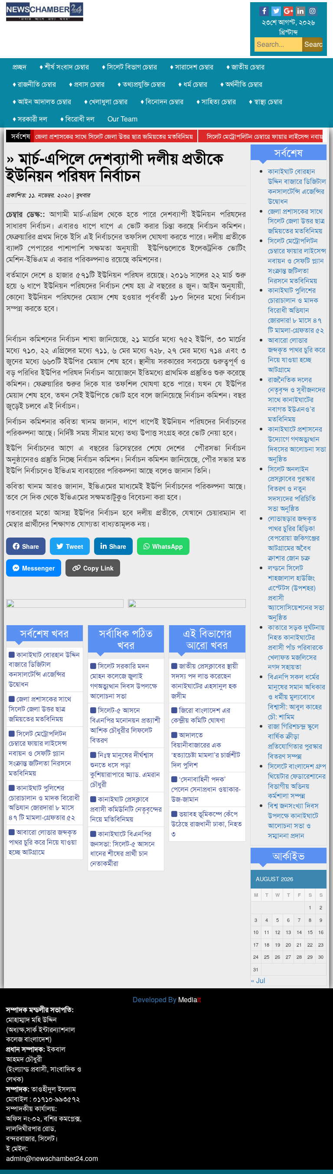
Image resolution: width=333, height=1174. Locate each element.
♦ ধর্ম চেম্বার (192, 84)
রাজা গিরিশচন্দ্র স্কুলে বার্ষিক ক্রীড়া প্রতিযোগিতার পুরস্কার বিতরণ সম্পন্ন (295, 741)
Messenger (38, 568)
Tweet (74, 546)
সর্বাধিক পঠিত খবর (126, 638)
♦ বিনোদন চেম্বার (161, 101)
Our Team (122, 119)
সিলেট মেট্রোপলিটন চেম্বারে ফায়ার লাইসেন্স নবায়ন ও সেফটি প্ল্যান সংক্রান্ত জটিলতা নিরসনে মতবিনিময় (40, 753)
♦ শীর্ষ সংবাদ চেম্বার (64, 67)
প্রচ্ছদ (19, 67)
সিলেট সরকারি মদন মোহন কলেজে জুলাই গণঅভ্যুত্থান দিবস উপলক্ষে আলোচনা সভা (123, 681)
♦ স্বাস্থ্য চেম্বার (265, 101)
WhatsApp (167, 546)
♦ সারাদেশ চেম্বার (191, 67)
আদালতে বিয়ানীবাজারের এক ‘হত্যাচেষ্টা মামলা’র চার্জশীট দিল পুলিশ (205, 750)
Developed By (167, 999)
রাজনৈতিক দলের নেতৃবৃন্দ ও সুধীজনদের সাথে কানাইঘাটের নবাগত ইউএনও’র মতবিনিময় (296, 399)
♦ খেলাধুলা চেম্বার (105, 101)
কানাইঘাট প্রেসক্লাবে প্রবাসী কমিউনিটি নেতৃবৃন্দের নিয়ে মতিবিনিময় (126, 809)
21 (299, 944)
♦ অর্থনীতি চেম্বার (241, 84)
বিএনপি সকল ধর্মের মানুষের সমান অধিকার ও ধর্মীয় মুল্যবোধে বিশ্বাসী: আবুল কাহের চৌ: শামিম (296, 696)
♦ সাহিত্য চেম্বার (216, 101)
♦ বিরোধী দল (77, 119)
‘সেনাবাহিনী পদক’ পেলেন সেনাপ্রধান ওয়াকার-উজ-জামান (206, 789)
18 (266, 944)
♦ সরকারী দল (30, 119)
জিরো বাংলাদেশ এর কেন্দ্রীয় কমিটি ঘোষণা (200, 715)
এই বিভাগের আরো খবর (207, 638)
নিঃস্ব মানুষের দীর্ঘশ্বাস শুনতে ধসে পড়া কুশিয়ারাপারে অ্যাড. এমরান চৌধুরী (125, 770)
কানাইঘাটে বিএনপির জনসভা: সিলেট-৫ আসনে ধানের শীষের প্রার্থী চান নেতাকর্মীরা (122, 849)
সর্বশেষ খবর (44, 633)
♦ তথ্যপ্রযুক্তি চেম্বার (141, 84)
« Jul (258, 980)
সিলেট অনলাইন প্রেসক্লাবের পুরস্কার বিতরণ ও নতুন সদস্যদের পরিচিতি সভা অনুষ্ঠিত (292, 488)
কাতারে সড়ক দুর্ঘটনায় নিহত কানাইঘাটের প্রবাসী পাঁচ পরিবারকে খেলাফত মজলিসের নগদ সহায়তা (296, 647)
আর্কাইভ (288, 855)
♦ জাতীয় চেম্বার (245, 67)
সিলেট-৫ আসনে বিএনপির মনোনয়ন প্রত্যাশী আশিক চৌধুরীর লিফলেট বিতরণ (125, 725)
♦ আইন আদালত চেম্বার (42, 101)
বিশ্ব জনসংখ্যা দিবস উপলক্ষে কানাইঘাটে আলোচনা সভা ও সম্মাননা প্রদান (293, 820)
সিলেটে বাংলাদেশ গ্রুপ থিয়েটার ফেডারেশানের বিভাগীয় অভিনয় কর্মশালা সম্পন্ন (297, 781)
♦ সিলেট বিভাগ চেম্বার (129, 67)
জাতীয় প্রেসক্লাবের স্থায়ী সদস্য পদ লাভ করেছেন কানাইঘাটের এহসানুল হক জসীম (204, 681)
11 (266, 931)
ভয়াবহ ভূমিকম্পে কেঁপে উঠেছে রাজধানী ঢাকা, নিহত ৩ (206, 824)
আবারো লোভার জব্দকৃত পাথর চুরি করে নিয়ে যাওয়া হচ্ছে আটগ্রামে (43, 842)
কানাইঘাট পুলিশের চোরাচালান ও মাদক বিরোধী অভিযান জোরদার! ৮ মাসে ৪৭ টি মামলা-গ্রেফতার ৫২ (44, 803)
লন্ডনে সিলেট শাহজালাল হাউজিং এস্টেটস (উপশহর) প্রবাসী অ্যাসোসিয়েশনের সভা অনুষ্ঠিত (296, 592)
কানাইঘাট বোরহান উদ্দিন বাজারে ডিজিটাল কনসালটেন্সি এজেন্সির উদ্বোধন (44, 669)
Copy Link (98, 568)
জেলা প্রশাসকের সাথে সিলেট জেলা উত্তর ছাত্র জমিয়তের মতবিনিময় (101, 136)
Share (30, 546)
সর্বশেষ (288, 152)
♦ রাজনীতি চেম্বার (34, 84)
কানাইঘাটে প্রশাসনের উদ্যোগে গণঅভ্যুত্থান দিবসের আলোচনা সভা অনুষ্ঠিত (297, 444)
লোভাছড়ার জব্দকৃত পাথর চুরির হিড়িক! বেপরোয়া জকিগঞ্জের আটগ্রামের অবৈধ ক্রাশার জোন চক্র (294, 538)
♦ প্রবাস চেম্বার (86, 84)
